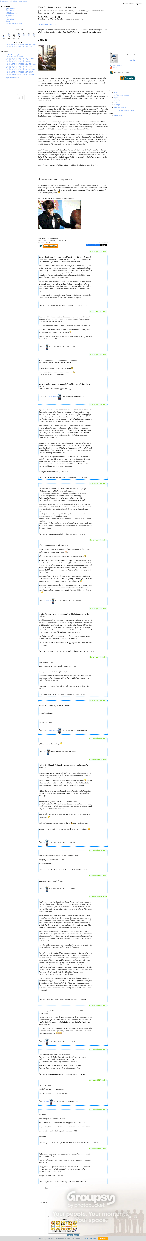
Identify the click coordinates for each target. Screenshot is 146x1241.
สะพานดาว (117, 101)
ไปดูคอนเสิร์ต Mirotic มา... (13, 77)
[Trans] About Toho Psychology (14, 56)
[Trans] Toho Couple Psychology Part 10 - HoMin (20, 58)
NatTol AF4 (9, 12)
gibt (44, 347)
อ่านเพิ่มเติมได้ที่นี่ (90, 1238)
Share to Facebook (92, 245)
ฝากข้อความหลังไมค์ (118, 65)
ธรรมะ (7, 17)
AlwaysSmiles (47, 601)
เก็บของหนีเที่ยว (10, 10)
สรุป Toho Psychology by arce (14, 55)
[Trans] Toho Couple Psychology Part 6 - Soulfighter (20, 44)
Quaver (116, 97)
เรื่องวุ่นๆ (8, 21)
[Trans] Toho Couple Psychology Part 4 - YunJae (20, 68)
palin (115, 102)
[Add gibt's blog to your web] (127, 110)
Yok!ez (116, 94)
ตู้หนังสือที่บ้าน (10, 19)
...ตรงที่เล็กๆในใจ (53, 396)
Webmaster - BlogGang (120, 107)
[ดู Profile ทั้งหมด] (132, 60)
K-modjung (46, 1101)
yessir (44, 752)
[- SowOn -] (117, 99)
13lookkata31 (118, 104)
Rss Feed (115, 68)
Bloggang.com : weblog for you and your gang (13, 1)
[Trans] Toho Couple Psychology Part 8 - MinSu (19, 61)
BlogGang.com (118, 115)
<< (2, 29)
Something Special (11, 13)
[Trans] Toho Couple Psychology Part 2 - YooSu (19, 71)
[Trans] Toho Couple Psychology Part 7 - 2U (18, 63)
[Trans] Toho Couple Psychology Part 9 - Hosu (19, 60)
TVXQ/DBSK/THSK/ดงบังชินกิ (14, 23)
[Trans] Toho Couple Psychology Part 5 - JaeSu (19, 46)
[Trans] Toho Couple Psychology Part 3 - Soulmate (20, 69)
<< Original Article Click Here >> (47, 24)
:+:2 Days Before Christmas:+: (122, 96)
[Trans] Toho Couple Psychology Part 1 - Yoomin (20, 73)
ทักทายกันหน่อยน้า (11, 8)
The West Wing (10, 15)
